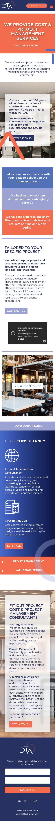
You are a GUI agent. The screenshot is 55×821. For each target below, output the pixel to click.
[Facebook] (30, 801)
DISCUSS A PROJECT (27, 45)
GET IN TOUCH (21, 724)
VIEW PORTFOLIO (28, 385)
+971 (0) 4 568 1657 (37, 6)
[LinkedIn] (19, 801)
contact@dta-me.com (27, 814)
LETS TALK (14, 545)
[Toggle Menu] (51, 6)
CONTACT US (16, 310)
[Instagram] (25, 801)
